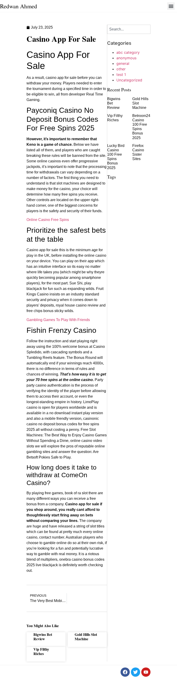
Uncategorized (129, 80)
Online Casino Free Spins (48, 220)
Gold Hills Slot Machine (86, 636)
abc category (128, 52)
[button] (171, 6)
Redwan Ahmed (18, 6)
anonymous (126, 58)
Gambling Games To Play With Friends (58, 320)
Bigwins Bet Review (42, 636)
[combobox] (128, 29)
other (121, 69)
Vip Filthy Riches (41, 651)
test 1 (121, 74)
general (122, 63)
